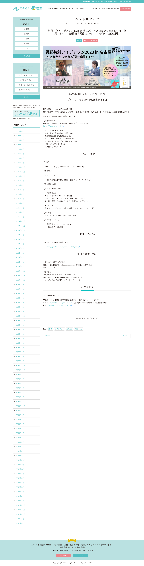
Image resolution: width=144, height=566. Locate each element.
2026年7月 (20, 136)
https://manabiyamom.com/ (59, 305)
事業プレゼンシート (26, 90)
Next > (126, 336)
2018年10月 (20, 460)
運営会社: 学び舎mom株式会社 (72, 547)
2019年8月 (20, 415)
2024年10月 (20, 230)
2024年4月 (20, 253)
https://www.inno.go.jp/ (53, 126)
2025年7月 (20, 190)
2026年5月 (20, 145)
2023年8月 (20, 289)
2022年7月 (20, 334)
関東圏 (26, 43)
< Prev (47, 336)
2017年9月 (20, 519)
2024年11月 (20, 226)
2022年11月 (20, 316)
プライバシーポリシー (80, 555)
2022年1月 (20, 361)
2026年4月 (20, 149)
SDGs (50, 329)
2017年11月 (20, 510)
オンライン (26, 48)
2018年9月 (20, 465)
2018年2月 (20, 496)
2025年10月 (20, 176)
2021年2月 (20, 397)
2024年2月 (20, 262)
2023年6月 (20, 298)
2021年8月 (20, 379)
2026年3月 (20, 154)
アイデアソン (59, 329)
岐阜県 (26, 34)
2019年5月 (20, 429)
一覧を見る (26, 56)
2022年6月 (20, 338)
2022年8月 (20, 329)
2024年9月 (20, 235)
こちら (32, 118)
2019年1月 (20, 447)
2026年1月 (20, 163)
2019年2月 (20, 442)
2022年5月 (20, 343)
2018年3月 (20, 492)
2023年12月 (20, 271)
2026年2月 (20, 158)
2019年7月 (20, 420)
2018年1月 (20, 501)
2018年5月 (20, 483)
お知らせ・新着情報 (26, 85)
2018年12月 (20, 451)
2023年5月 (20, 302)
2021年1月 (20, 402)
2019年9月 (20, 411)
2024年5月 (20, 248)
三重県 (26, 39)
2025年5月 (20, 199)
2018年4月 (20, 487)
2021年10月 (20, 370)
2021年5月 (20, 388)
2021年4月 (20, 393)
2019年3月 (20, 438)
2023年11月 (20, 275)
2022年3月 (20, 352)
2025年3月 (20, 208)
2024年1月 (20, 266)
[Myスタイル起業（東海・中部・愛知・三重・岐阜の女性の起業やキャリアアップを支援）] (27, 8)
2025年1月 (20, 217)
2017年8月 (20, 523)
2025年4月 (20, 203)
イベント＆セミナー (98, 8)
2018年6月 (20, 478)
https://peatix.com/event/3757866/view (62, 247)
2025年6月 (20, 194)
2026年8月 (20, 131)
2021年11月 (20, 365)
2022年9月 (20, 325)
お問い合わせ (125, 8)
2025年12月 (20, 167)
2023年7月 (20, 293)
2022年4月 (20, 347)
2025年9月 (20, 181)
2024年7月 (20, 244)
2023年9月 (20, 284)
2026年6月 (20, 140)
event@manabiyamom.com (61, 303)
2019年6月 (20, 424)
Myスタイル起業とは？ (62, 8)
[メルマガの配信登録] (26, 113)
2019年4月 (20, 433)
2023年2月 (20, 311)
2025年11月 (20, 172)
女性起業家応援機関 (112, 8)
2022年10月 (20, 320)
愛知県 (79, 40)
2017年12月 (20, 505)
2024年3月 (20, 257)
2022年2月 (20, 356)
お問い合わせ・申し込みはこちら (87, 318)
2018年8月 (20, 469)
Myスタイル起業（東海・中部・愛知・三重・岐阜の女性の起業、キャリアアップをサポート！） (72, 545)
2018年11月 (20, 456)
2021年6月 (20, 384)
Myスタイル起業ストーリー (80, 8)
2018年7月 (20, 474)
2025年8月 (20, 185)
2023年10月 (20, 280)
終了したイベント (26, 80)
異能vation (78, 329)
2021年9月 (20, 375)
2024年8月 (20, 239)
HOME (50, 8)
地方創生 (69, 329)
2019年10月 (20, 406)
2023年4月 (20, 307)
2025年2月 (20, 212)
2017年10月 (20, 514)
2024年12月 (20, 221)
